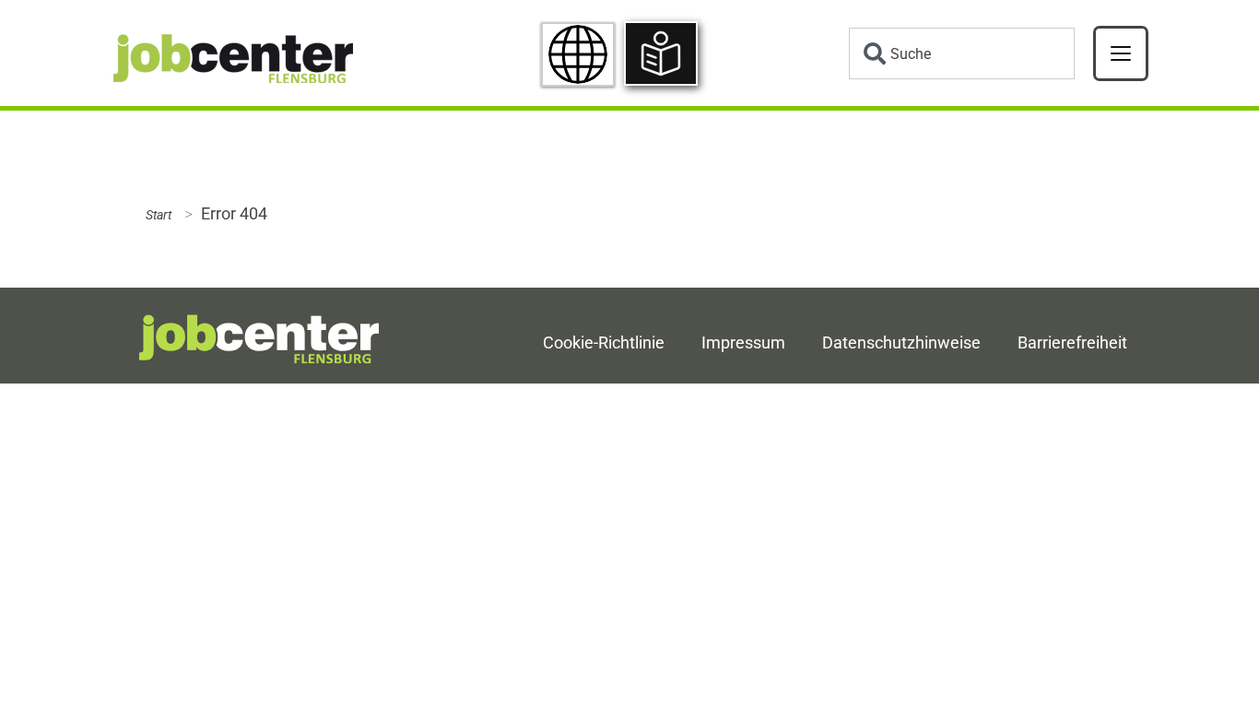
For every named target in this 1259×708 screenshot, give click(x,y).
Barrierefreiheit (1072, 343)
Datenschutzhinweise (901, 343)
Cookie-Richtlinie (604, 343)
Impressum (743, 343)
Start (158, 215)
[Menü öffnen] (1120, 53)
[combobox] (962, 53)
